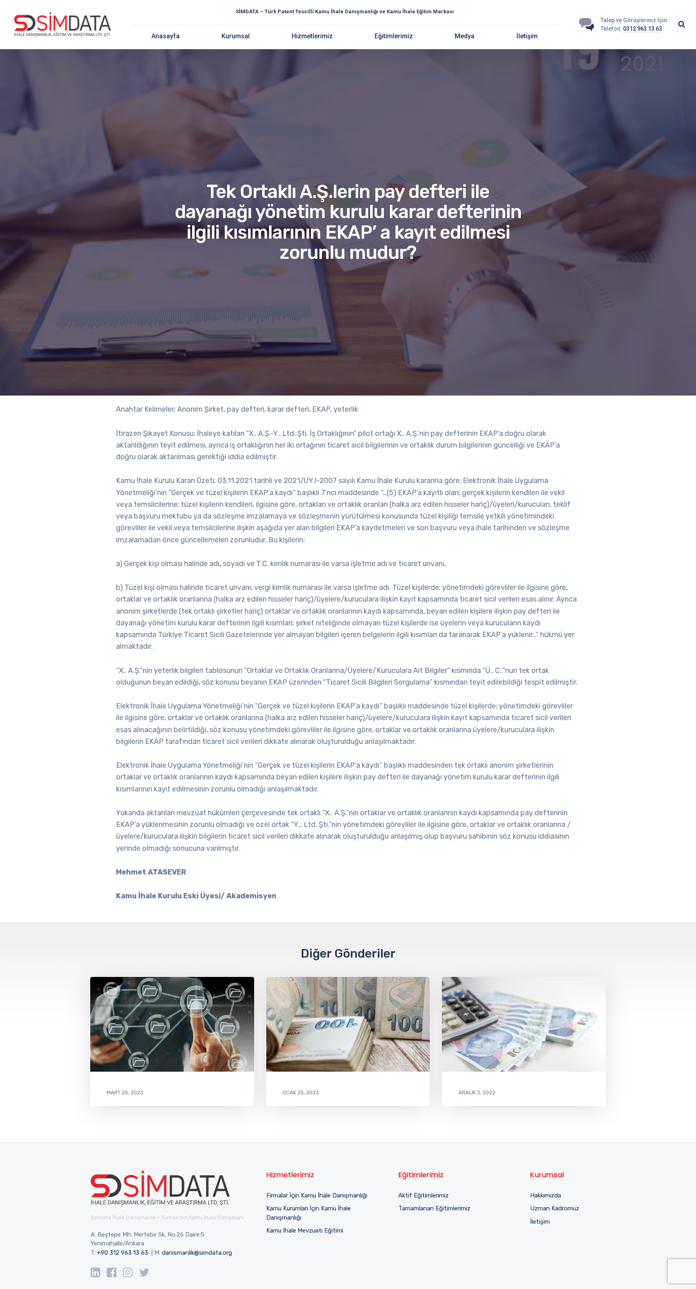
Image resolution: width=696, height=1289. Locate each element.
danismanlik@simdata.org (197, 1252)
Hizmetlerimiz (312, 36)
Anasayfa (165, 36)
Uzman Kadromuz (554, 1208)
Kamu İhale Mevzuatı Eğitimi (304, 1230)
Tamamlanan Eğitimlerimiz (434, 1208)
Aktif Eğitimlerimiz (423, 1195)
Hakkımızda (545, 1195)
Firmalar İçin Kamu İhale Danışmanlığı (316, 1195)
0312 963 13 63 (642, 28)
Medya (464, 36)
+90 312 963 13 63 (122, 1252)
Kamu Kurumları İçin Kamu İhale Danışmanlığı (308, 1213)
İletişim (527, 36)
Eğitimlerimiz (394, 36)
